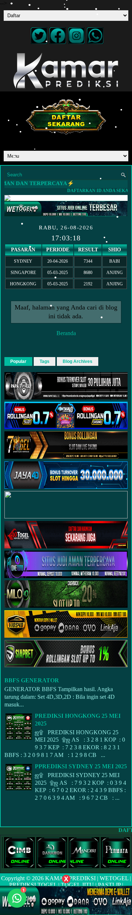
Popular (18, 361)
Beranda (66, 333)
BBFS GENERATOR (31, 680)
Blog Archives (77, 361)
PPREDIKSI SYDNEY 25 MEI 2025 (81, 766)
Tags (45, 361)
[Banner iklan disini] (66, 900)
